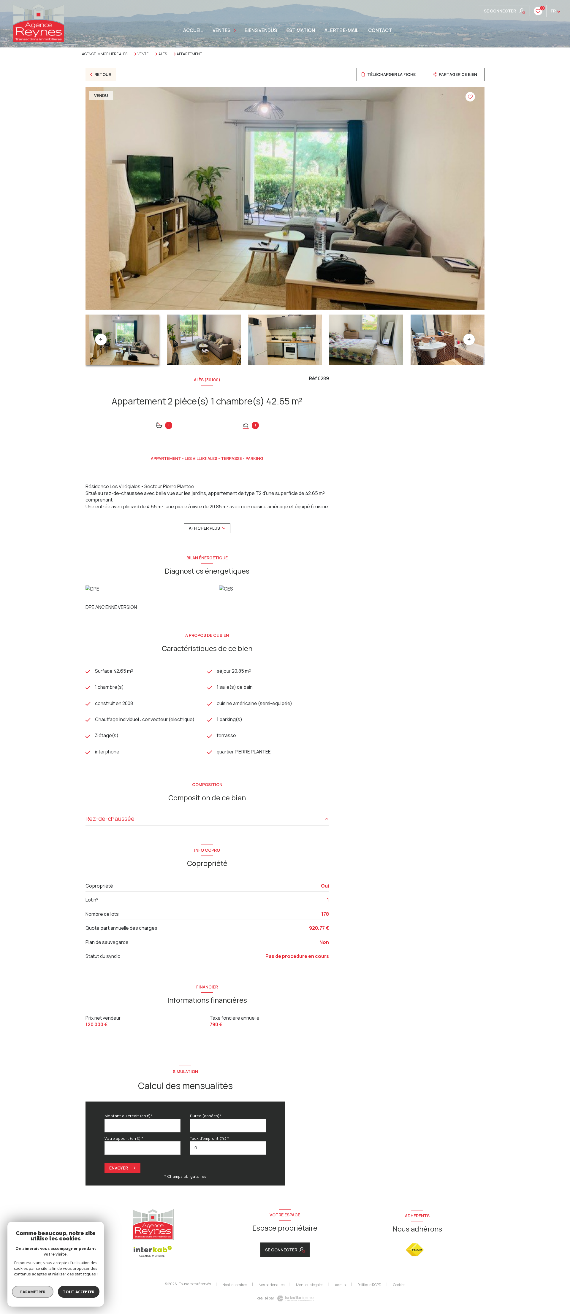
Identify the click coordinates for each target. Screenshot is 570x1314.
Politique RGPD (369, 1284)
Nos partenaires (271, 1284)
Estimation (300, 30)
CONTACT (380, 30)
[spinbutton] (228, 1148)
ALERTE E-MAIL (341, 30)
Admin (340, 1284)
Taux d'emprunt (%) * (209, 1138)
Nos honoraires (234, 1284)
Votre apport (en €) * (123, 1138)
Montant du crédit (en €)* (128, 1115)
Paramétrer (32, 1291)
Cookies (399, 1285)
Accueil (193, 30)
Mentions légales (309, 1284)
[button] (469, 339)
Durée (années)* (205, 1115)
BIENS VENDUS (261, 30)
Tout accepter (78, 1291)
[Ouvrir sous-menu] (235, 30)
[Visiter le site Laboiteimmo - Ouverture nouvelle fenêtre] (295, 1298)
